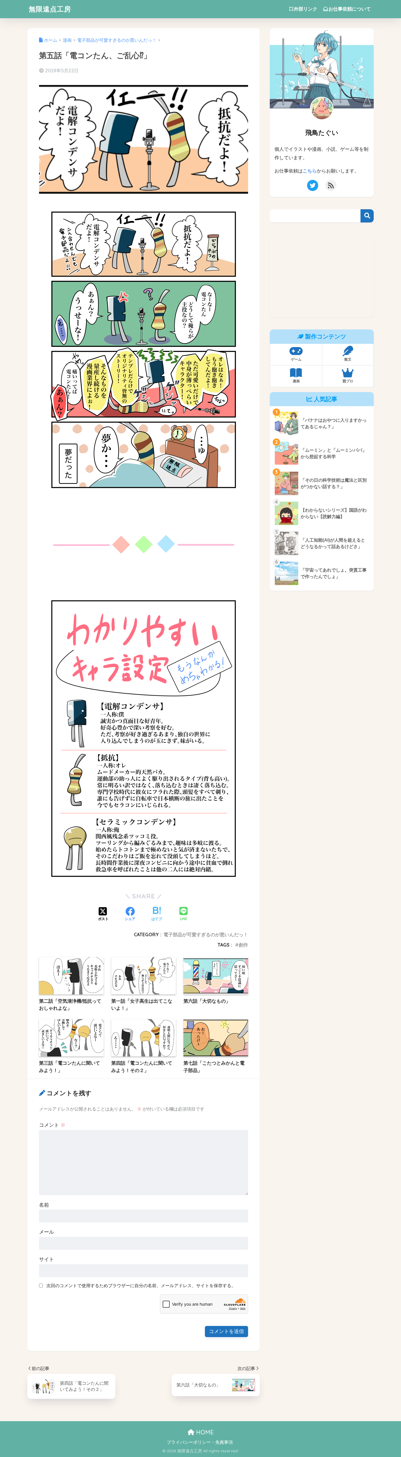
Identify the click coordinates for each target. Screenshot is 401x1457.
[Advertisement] (322, 276)
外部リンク (305, 8)
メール (46, 1232)
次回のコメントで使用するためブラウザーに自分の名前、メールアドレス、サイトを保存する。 (141, 1285)
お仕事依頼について (349, 8)
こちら (310, 170)
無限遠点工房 (50, 9)
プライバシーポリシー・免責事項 (200, 1442)
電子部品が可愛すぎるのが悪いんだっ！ (206, 934)
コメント (52, 1125)
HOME (204, 1432)
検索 (367, 215)
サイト (46, 1259)
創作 (243, 945)
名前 (44, 1205)
